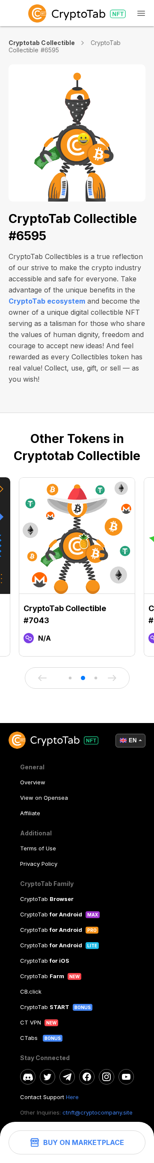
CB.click (30, 991)
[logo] (77, 13)
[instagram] (106, 1077)
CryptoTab (47, 898)
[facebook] (87, 1077)
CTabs (29, 1037)
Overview (32, 782)
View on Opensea (44, 797)
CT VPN (30, 1022)
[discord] (28, 1077)
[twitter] (47, 1077)
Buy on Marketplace (83, 1142)
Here (72, 1097)
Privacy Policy (38, 863)
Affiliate (30, 813)
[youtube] (126, 1077)
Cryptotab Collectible (42, 42)
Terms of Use (38, 848)
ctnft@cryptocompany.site (97, 1112)
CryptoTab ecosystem (47, 301)
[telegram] (67, 1077)
